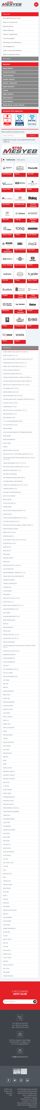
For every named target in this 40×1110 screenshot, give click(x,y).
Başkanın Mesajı (8, 26)
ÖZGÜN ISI (6, 665)
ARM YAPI (5, 684)
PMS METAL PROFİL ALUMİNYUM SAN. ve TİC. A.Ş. (16, 467)
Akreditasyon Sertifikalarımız (12, 42)
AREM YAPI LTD (7, 547)
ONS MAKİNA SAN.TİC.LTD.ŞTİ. (11, 388)
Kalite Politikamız (8, 30)
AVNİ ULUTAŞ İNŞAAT (8, 727)
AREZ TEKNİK (6, 613)
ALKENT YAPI (6, 698)
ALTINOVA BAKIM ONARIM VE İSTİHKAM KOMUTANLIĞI (17, 432)
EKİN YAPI (5, 757)
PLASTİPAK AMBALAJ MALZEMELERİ (12, 481)
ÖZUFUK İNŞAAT (7, 790)
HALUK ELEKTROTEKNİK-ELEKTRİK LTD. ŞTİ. (14, 510)
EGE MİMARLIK (7, 826)
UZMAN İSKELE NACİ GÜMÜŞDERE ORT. (13, 576)
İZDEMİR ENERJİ (7, 507)
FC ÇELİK (5, 936)
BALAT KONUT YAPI (8, 863)
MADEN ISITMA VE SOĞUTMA (11, 450)
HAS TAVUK (6, 968)
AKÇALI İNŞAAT (7, 888)
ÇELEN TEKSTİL (7, 950)
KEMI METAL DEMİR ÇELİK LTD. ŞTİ (12, 470)
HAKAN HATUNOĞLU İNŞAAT (10, 529)
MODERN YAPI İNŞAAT (9, 580)
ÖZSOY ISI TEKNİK (8, 673)
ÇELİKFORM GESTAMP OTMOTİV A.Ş (12, 374)
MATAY (5, 760)
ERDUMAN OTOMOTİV (9, 771)
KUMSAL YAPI (6, 724)
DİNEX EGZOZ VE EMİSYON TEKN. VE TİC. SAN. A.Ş (16, 385)
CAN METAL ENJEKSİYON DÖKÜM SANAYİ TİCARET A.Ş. (17, 381)
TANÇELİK (5, 899)
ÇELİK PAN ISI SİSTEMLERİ (10, 474)
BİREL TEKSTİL (7, 695)
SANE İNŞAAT (6, 925)
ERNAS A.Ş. (6, 720)
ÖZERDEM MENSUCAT (9, 797)
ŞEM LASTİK (6, 782)
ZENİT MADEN (6, 746)
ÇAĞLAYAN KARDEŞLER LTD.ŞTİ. (11, 616)
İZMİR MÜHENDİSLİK (8, 691)
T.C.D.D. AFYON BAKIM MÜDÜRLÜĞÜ (13, 421)
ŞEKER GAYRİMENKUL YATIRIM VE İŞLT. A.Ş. (14, 572)
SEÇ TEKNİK (6, 680)
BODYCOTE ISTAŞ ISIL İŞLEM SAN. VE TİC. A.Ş (15, 410)
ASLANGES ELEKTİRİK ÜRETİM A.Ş (12, 492)
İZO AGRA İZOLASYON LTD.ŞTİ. (11, 521)
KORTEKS (5, 961)
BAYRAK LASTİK (7, 954)
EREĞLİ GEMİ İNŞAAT (8, 742)
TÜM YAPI (5, 866)
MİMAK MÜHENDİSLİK (8, 702)
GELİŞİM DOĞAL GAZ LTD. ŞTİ (11, 638)
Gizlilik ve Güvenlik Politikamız (12, 51)
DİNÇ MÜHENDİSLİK (8, 627)
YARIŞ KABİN (6, 972)
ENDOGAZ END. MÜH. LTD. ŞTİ (11, 635)
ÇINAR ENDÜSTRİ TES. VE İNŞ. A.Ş (12, 565)
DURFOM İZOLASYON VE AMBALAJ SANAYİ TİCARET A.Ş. (18, 525)
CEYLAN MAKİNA (7, 917)
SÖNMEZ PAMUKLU (8, 976)
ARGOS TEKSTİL (7, 939)
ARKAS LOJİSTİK (7, 768)
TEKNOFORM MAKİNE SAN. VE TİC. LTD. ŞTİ (14, 463)
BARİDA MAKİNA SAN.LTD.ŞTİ (11, 392)
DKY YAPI (5, 943)
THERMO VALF (7, 881)
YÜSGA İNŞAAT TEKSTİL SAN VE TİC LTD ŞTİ (14, 540)
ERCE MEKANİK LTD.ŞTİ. (9, 417)
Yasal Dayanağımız (9, 38)
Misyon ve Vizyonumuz (10, 22)
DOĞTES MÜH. (7, 631)
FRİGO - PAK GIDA (7, 717)
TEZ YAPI (5, 859)
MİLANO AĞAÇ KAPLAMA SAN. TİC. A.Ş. (13, 605)
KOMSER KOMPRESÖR (9, 439)
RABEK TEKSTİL (7, 848)
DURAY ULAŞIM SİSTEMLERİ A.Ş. (11, 370)
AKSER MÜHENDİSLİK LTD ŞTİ (11, 609)
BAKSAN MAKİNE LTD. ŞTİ (10, 414)
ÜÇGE (4, 870)
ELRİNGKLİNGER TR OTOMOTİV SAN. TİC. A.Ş (15, 363)
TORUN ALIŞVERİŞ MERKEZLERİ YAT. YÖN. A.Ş (15, 518)
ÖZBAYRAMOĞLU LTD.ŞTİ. (10, 407)
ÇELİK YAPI (6, 892)
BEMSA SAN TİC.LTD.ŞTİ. (9, 532)
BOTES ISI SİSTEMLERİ (9, 496)
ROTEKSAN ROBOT (8, 706)
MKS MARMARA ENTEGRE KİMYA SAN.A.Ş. (14, 478)
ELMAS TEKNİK (7, 443)
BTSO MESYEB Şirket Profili (11, 18)
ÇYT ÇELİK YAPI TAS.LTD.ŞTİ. (10, 425)
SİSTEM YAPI (6, 932)
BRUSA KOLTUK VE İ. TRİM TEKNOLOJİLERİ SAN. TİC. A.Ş (18, 454)
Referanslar (7, 59)
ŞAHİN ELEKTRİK (7, 514)
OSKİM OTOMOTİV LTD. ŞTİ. (10, 355)
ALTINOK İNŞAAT (7, 591)
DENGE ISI (5, 624)
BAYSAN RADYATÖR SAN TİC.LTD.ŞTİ (13, 396)
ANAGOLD (5, 914)
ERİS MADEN (6, 906)
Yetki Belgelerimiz (8, 46)
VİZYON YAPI (6, 822)
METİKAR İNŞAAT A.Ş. (8, 536)
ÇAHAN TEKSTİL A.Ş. (8, 602)
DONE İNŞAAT (6, 594)
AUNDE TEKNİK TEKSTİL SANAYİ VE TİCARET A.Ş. (16, 352)
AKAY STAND (6, 837)
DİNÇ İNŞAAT (6, 841)
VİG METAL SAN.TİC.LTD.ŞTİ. (10, 403)
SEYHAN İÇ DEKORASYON (10, 583)
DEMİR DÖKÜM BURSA (9, 620)
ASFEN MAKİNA (7, 921)
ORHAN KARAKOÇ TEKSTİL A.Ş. (11, 808)
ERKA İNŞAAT (6, 554)
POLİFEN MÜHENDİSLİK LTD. (10, 676)
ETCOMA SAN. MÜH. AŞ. (9, 503)
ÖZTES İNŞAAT (7, 855)
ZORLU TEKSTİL (7, 958)
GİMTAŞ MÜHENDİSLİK (9, 642)
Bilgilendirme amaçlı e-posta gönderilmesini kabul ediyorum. (19, 141)
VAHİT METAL (6, 833)
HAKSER (5, 447)
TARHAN (5, 738)
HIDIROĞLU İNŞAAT (8, 558)
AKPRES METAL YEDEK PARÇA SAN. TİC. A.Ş (14, 366)
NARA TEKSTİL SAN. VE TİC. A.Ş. (11, 598)
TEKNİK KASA (6, 815)
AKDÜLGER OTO (7, 874)
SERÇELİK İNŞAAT (7, 884)
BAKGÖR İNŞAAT (7, 753)
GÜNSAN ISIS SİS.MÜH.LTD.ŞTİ (11, 651)
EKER (4, 877)
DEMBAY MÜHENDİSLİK (9, 928)
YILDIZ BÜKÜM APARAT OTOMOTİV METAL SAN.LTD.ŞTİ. (18, 359)
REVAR (5, 731)
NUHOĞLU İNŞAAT (8, 709)
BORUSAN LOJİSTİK (8, 801)
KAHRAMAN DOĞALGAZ (9, 654)
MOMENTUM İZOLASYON (10, 910)
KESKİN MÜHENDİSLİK (9, 658)
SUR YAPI (5, 947)
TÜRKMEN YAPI (7, 587)
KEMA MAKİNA (7, 436)
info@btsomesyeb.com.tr (20, 1057)
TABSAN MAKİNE (7, 428)
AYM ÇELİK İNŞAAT (8, 735)
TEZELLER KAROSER (8, 852)
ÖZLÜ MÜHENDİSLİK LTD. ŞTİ (10, 669)
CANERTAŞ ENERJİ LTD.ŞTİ (10, 489)
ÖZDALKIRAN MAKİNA (9, 819)
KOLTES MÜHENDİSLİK (9, 662)
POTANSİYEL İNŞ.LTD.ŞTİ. (9, 543)
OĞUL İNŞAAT (6, 713)
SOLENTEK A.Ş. (7, 844)
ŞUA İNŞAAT (6, 749)
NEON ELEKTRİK (7, 499)
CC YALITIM (6, 786)
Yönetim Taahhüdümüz (10, 34)
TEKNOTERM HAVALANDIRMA (11, 811)
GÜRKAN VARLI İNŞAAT (9, 830)
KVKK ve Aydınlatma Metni (11, 55)
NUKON (5, 895)
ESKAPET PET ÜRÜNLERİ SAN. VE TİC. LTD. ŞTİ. (15, 485)
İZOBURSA (6, 903)
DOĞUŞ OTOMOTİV (8, 965)
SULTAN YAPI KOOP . (8, 569)
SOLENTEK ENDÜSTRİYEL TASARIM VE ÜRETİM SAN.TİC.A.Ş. (19, 399)
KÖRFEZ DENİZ (7, 793)
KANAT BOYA (6, 562)
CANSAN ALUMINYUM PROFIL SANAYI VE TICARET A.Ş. (17, 377)
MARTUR (5, 687)
